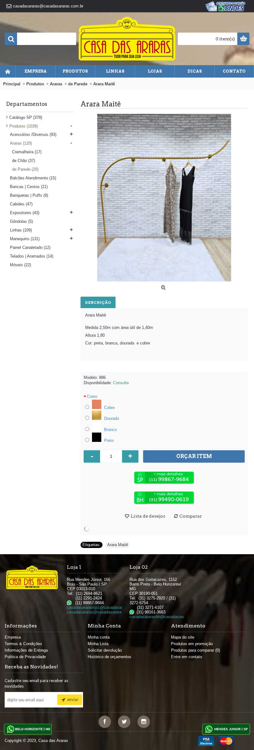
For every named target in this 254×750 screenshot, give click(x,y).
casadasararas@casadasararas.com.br (102, 612)
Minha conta (99, 637)
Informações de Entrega (26, 650)
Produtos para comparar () (195, 650)
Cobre (109, 407)
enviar (72, 699)
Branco (110, 429)
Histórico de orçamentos (109, 656)
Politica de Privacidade (25, 656)
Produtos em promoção (192, 643)
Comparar (190, 516)
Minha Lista (98, 643)
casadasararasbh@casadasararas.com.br (166, 616)
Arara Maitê (117, 544)
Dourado (111, 418)
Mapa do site (182, 637)
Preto (108, 440)
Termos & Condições (23, 643)
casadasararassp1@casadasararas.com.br (105, 607)
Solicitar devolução (105, 650)
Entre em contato (186, 656)
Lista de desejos (148, 516)
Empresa (13, 637)
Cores (92, 396)
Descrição (98, 302)
